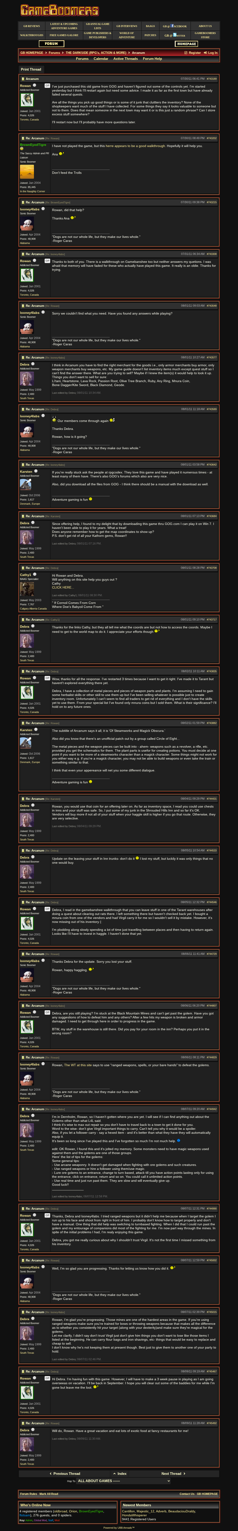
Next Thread (172, 1474)
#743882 (212, 723)
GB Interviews (126, 26)
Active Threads (125, 59)
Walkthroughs (31, 35)
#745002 (212, 1260)
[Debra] (27, 384)
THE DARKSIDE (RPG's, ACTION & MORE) (96, 53)
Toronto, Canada (29, 119)
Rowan (25, 86)
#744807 (212, 1005)
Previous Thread (66, 1474)
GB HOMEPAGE (31, 53)
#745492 (212, 1423)
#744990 (212, 1208)
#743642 (212, 464)
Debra (24, 364)
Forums (54, 53)
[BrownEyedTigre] (27, 177)
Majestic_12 (145, 1511)
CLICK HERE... (63, 587)
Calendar (101, 59)
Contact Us (187, 1494)
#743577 (212, 357)
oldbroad (60, 1511)
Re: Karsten (53, 516)
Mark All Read (49, 1494)
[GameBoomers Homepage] (186, 46)
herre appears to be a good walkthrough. (136, 146)
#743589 (212, 409)
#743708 (212, 567)
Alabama (25, 243)
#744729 (212, 953)
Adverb (161, 1511)
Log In (212, 53)
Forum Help (152, 59)
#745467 (212, 1371)
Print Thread (31, 69)
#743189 (212, 78)
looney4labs (30, 209)
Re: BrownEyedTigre (57, 202)
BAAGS (150, 26)
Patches (150, 35)
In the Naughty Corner (32, 191)
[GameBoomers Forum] (51, 46)
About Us (205, 26)
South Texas (27, 398)
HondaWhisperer (134, 1515)
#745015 (212, 1312)
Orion (73, 1511)
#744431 (212, 798)
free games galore (64, 35)
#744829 (212, 1057)
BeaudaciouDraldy (181, 1511)
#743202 (212, 138)
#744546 (212, 902)
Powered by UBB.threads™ (119, 1527)
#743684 (212, 516)
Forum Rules (28, 1494)
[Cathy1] (27, 595)
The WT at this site (78, 1065)
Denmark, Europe (30, 503)
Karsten (26, 471)
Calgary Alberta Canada (33, 608)
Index (121, 1474)
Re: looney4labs (55, 254)
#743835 (212, 671)
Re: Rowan (52, 138)
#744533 (212, 850)
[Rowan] (27, 106)
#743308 (212, 254)
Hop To (71, 1481)
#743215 (212, 202)
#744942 (212, 1109)
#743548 (212, 305)
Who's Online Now (35, 1505)
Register (194, 53)
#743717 (212, 619)
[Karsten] (25, 489)
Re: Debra (52, 409)
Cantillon (128, 1511)
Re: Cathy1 (52, 619)
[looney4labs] (27, 229)
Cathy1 (25, 575)
